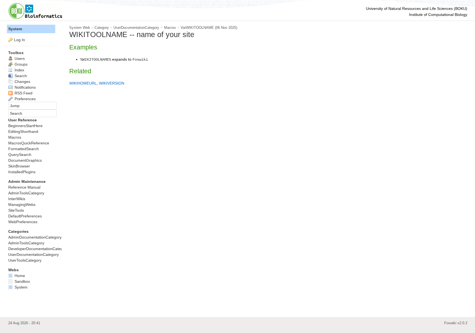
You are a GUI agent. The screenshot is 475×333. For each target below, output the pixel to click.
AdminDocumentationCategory (35, 237)
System (15, 29)
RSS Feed (22, 93)
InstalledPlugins (21, 172)
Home (19, 275)
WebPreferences (22, 222)
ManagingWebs (21, 204)
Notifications (24, 87)
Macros (170, 28)
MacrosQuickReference (28, 143)
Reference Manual (24, 187)
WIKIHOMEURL (83, 83)
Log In (19, 40)
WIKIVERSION (111, 83)
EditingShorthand (23, 131)
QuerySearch (19, 154)
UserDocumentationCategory (136, 28)
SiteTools (16, 210)
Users (19, 58)
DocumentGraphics (25, 160)
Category (102, 28)
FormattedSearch (23, 149)
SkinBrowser (19, 166)
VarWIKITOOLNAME (197, 28)
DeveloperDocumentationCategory (38, 249)
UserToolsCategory (25, 260)
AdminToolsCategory (26, 193)
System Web (79, 28)
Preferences (24, 99)
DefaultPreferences (25, 216)
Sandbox (21, 281)
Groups (20, 64)
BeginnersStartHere (25, 126)
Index (18, 70)
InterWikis (16, 199)
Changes (21, 81)
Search (20, 76)
